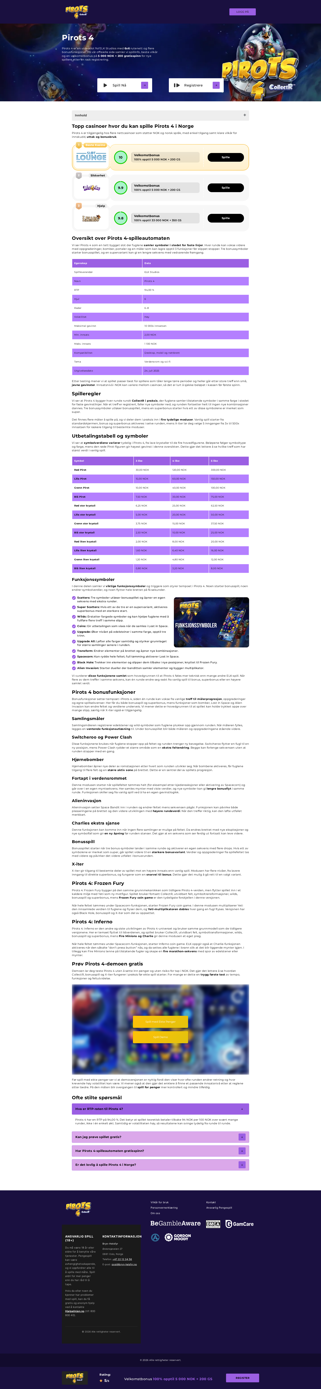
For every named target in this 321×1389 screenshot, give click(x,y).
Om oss (155, 1213)
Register (242, 1377)
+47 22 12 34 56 (122, 1259)
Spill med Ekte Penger (160, 1021)
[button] (160, 1109)
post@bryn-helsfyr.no (124, 1264)
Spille (226, 157)
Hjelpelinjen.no (74, 1311)
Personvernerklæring (164, 1207)
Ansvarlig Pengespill (219, 1207)
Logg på (242, 11)
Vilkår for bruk (160, 1202)
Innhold (81, 115)
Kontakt (211, 1202)
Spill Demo (160, 1037)
